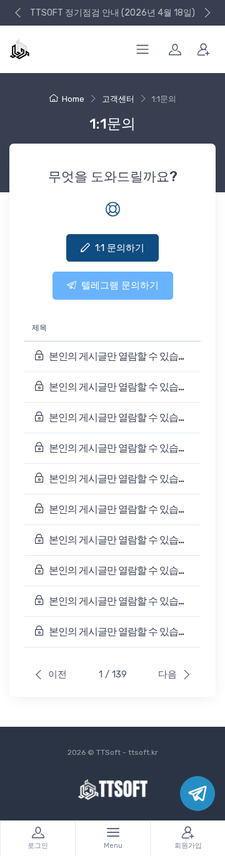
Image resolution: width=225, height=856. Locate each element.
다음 (167, 674)
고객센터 (118, 99)
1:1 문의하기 (119, 247)
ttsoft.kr (143, 752)
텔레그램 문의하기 (120, 285)
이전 (57, 674)
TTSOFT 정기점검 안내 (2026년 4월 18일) (112, 12)
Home (73, 99)
